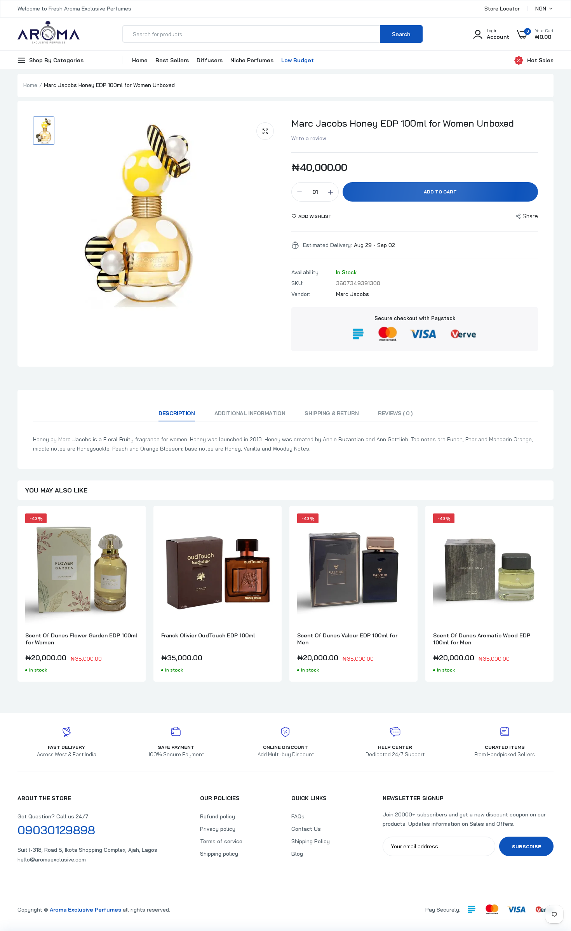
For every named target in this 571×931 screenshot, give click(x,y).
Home (140, 60)
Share (530, 216)
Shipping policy (219, 853)
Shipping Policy (310, 841)
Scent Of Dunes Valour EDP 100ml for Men (347, 639)
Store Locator (502, 8)
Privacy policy (217, 828)
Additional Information (250, 413)
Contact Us (306, 828)
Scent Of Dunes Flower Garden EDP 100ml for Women (81, 639)
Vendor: (300, 294)
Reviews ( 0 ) (395, 413)
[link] (131, 526)
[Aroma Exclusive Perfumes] (48, 34)
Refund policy (217, 816)
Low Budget (297, 60)
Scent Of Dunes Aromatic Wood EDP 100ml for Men (481, 639)
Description (176, 413)
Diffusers (210, 60)
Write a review (308, 138)
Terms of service (221, 841)
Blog (297, 853)
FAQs (298, 816)
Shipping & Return (332, 413)
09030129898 (56, 830)
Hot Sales (540, 60)
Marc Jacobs (352, 294)
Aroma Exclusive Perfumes (85, 909)
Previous (17, 597)
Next (553, 597)
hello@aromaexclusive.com (51, 859)
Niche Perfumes (251, 60)
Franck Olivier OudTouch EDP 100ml (208, 635)
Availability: (305, 272)
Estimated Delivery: (327, 245)
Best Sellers (172, 60)
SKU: (297, 283)
